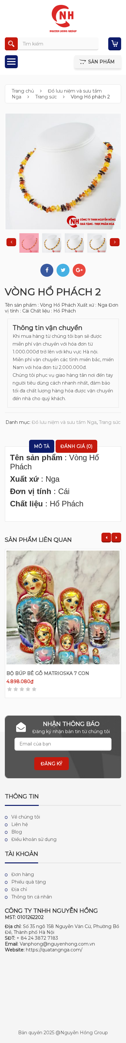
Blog (16, 832)
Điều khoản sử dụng (34, 839)
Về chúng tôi (25, 817)
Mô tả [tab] (41, 446)
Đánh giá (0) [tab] (76, 446)
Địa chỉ (19, 889)
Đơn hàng (22, 874)
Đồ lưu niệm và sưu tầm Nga (64, 422)
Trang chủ (23, 91)
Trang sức (46, 97)
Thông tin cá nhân (31, 897)
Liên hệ (19, 824)
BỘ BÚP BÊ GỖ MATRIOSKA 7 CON (47, 673)
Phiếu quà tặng (28, 882)
